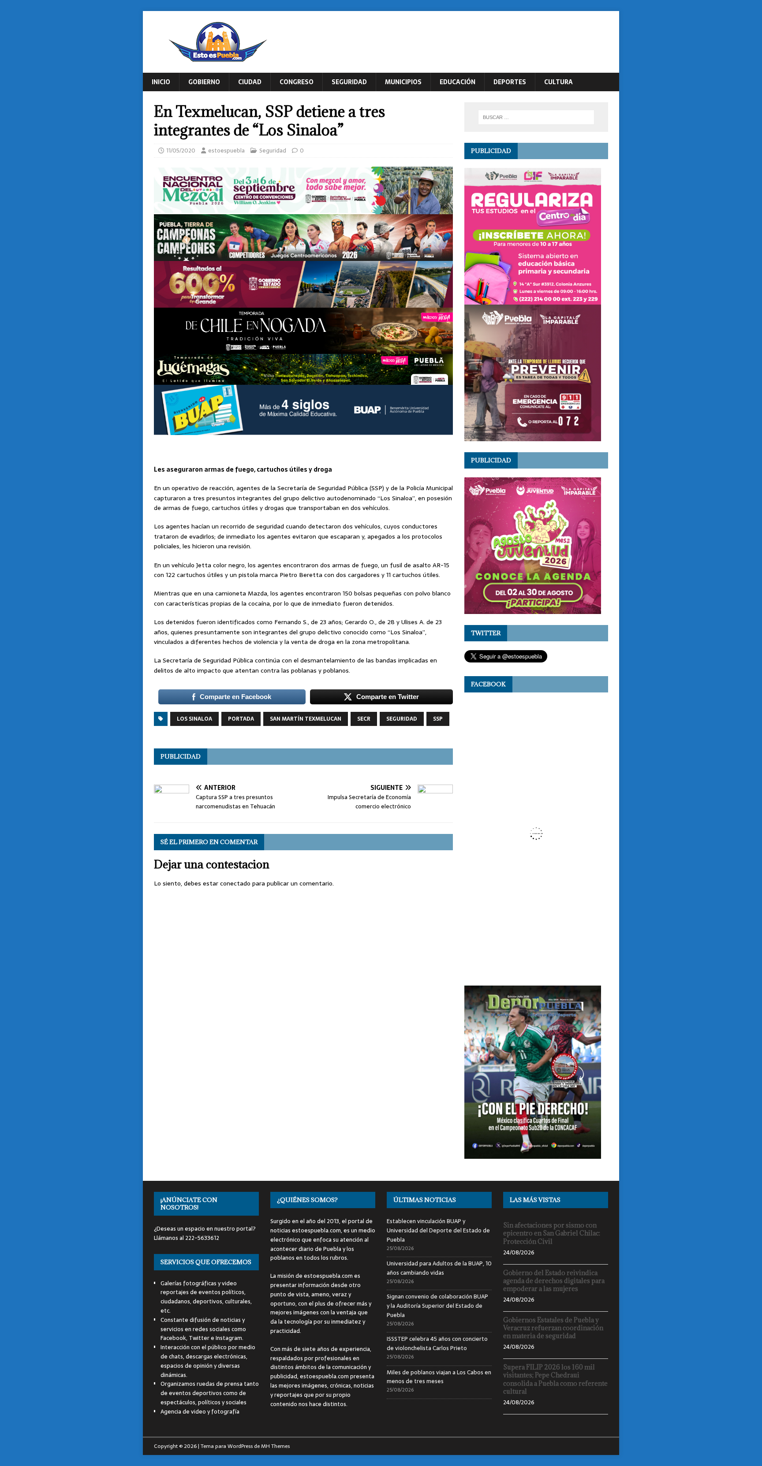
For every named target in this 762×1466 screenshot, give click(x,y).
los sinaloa (194, 718)
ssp (438, 718)
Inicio (161, 82)
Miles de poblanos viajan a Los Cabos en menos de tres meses (439, 1377)
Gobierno (204, 82)
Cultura (558, 82)
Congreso (297, 82)
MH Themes (275, 1446)
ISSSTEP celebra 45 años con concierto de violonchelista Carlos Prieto (437, 1343)
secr (363, 718)
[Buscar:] (536, 117)
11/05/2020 (180, 150)
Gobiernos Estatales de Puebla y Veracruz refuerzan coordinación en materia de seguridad (553, 1328)
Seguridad (349, 82)
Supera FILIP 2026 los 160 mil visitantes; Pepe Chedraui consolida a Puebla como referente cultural (555, 1379)
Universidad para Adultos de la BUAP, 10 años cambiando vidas (439, 1268)
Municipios (403, 82)
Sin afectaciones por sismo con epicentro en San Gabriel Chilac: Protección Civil (551, 1233)
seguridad (401, 718)
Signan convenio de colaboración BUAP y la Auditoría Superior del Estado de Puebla (437, 1306)
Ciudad (249, 82)
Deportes (509, 82)
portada (241, 718)
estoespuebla (226, 150)
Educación (457, 82)
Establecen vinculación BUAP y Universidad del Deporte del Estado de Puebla (438, 1230)
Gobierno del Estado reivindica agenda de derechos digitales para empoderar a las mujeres (554, 1281)
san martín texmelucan (305, 718)
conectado (235, 883)
